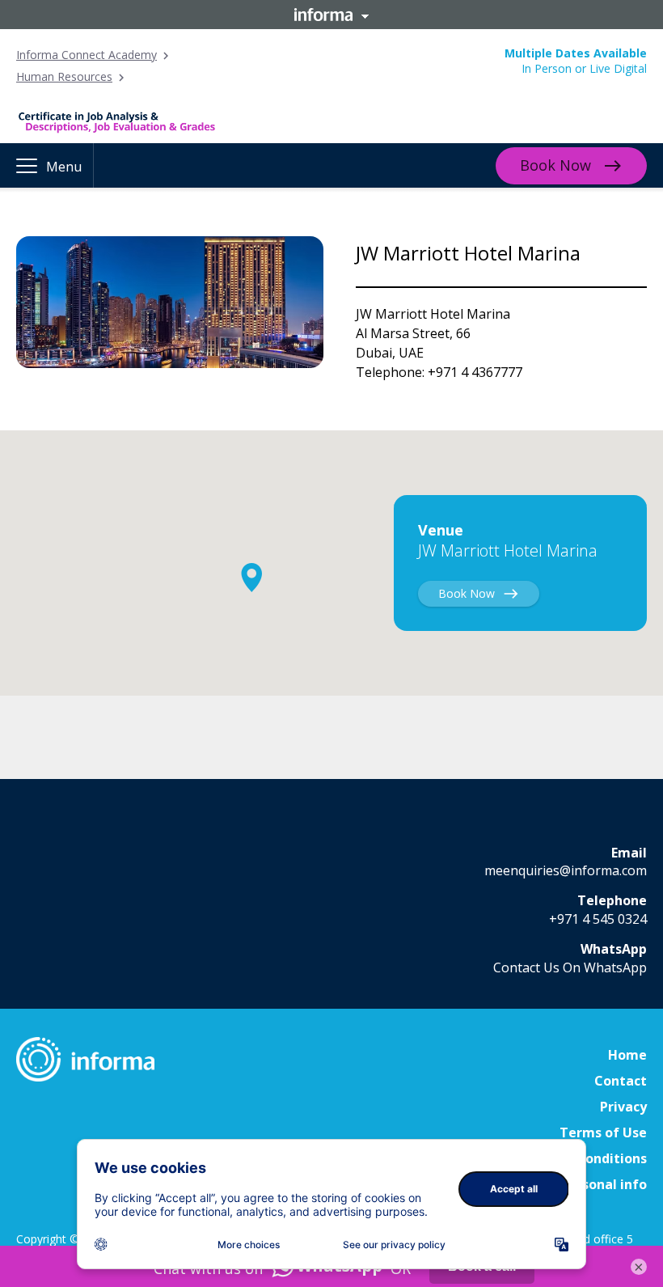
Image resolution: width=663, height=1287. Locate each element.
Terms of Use (603, 1132)
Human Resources (64, 76)
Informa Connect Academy (86, 54)
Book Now (555, 165)
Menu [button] (64, 167)
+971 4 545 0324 (598, 919)
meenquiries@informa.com (565, 870)
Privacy (623, 1107)
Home (627, 1055)
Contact (620, 1081)
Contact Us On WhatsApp (570, 967)
